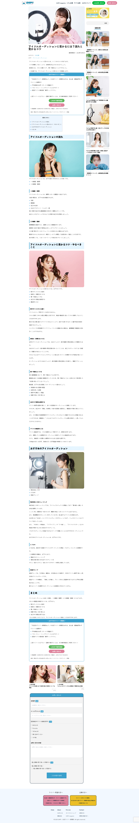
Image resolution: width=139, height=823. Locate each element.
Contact (81, 810)
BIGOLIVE (35, 725)
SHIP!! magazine (70, 816)
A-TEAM (31, 548)
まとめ (34, 129)
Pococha (35, 728)
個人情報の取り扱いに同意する (42, 768)
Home (52, 810)
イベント (88, 48)
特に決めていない (38, 734)
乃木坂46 (42, 573)
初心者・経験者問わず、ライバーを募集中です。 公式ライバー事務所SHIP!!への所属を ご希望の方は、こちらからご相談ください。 (55, 800)
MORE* (39, 518)
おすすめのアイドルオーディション (42, 127)
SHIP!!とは (60, 813)
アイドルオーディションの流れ (40, 122)
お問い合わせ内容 (36, 743)
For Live (68, 810)
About (59, 810)
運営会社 (59, 816)
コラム (88, 98)
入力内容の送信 (57, 775)
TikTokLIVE (35, 731)
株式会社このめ (33, 505)
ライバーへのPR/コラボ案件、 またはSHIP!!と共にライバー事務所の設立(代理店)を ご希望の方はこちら (83, 800)
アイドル (35, 58)
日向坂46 (53, 573)
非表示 (47, 117)
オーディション (42, 58)
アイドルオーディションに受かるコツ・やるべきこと (46, 124)
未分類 (37, 55)
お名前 (34, 701)
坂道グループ (33, 573)
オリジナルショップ (71, 813)
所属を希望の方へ (83, 816)
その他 (34, 737)
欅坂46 (48, 573)
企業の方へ (82, 813)
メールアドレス (37, 711)
